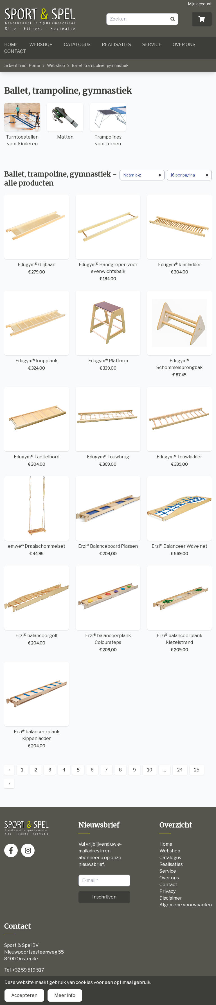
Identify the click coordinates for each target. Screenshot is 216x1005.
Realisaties (116, 44)
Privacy (167, 891)
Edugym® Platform (108, 364)
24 (180, 770)
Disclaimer (170, 898)
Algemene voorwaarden (185, 904)
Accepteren (24, 995)
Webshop (41, 44)
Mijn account (200, 3)
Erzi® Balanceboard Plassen (108, 550)
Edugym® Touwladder (179, 460)
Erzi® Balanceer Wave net (179, 550)
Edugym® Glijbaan (36, 268)
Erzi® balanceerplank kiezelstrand (179, 642)
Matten (65, 137)
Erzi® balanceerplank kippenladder (37, 738)
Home (11, 44)
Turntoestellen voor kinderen (22, 140)
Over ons (184, 44)
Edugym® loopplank (36, 364)
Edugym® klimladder (179, 268)
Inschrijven (104, 897)
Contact (15, 51)
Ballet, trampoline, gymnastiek (100, 65)
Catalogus (77, 44)
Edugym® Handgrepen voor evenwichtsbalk (108, 271)
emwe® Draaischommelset (36, 550)
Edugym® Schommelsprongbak (179, 367)
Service (151, 44)
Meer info (64, 995)
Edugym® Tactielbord (36, 460)
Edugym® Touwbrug (108, 460)
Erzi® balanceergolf (36, 639)
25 (196, 770)
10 (149, 770)
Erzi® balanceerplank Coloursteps (108, 642)
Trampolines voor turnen (108, 140)
